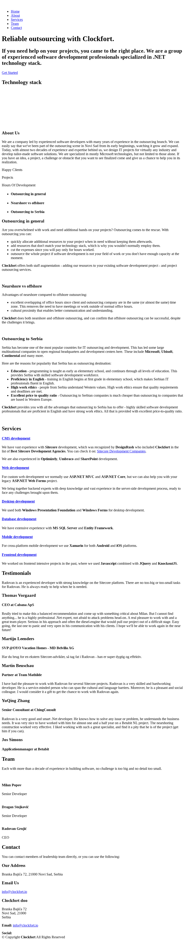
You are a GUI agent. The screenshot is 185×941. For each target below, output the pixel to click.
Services (17, 19)
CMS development (16, 438)
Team (15, 24)
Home (15, 11)
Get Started (10, 73)
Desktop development (18, 501)
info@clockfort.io (14, 892)
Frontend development (19, 555)
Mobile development (17, 537)
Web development (15, 468)
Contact (16, 28)
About (15, 15)
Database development (19, 519)
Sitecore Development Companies (121, 451)
